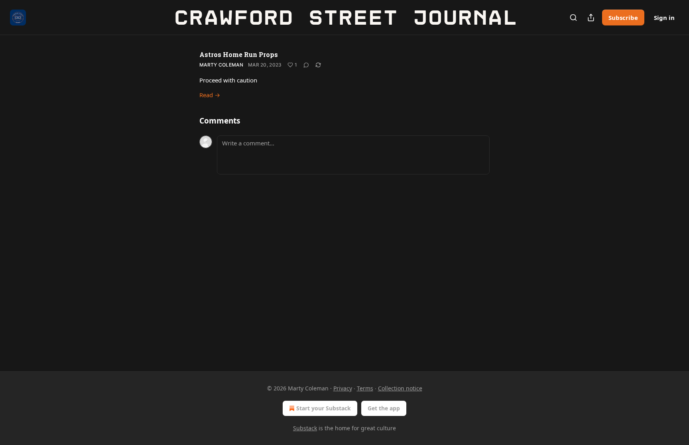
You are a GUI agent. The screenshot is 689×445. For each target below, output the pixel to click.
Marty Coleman (221, 65)
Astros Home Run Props (238, 54)
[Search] (573, 17)
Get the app (384, 408)
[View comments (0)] (306, 65)
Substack (305, 428)
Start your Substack (323, 408)
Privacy (342, 388)
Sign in (664, 18)
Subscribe (623, 18)
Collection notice (400, 388)
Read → (209, 95)
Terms (365, 388)
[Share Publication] (591, 17)
